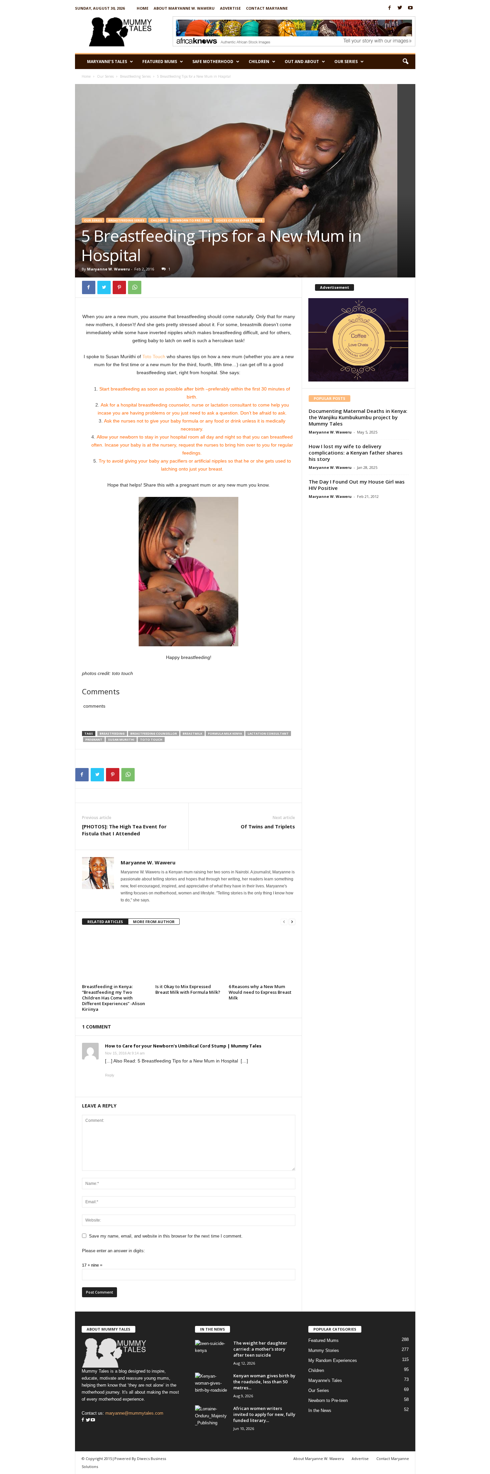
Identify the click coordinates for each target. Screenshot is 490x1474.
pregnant (93, 739)
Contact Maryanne (267, 8)
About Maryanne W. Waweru (184, 8)
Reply (109, 1075)
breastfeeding (112, 733)
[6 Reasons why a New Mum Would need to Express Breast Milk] (262, 957)
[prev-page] (284, 921)
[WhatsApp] (134, 287)
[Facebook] (390, 8)
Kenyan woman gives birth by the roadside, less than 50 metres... (264, 1382)
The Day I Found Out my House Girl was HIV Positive (357, 484)
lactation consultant (268, 733)
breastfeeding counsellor (153, 733)
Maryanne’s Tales (107, 61)
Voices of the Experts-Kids (239, 220)
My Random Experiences (332, 1360)
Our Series (346, 61)
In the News (319, 1410)
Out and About (302, 61)
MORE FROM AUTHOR (154, 921)
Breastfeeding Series (135, 76)
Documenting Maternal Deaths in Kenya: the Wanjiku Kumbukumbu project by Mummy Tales (358, 417)
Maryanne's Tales (325, 1380)
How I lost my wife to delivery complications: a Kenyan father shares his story (356, 452)
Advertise (230, 8)
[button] (405, 61)
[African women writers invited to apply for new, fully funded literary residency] (211, 1417)
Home (142, 8)
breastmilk (192, 733)
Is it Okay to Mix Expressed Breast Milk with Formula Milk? (187, 989)
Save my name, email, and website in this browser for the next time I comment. (166, 1236)
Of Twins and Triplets (268, 826)
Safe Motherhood (212, 61)
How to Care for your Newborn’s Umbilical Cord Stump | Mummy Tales (183, 1046)
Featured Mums (159, 61)
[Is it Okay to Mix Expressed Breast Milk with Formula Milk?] (188, 957)
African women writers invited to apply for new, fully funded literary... (264, 1414)
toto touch (151, 739)
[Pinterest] (119, 287)
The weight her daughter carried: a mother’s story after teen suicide (260, 1349)
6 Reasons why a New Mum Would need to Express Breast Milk (260, 992)
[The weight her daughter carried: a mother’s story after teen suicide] (211, 1352)
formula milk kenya (225, 733)
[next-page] (292, 921)
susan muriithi (121, 739)
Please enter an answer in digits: (113, 1250)
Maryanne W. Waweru (108, 268)
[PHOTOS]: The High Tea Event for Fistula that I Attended (124, 830)
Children (259, 61)
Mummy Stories (323, 1350)
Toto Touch (153, 356)
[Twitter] (400, 8)
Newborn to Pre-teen (191, 220)
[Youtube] (410, 8)
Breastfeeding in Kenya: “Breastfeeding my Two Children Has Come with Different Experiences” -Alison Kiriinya (113, 997)
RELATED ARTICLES (105, 921)
